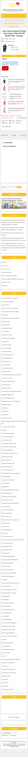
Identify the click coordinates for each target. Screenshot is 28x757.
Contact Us (5, 265)
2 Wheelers (5, 566)
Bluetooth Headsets (7, 381)
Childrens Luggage (7, 463)
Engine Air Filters (7, 569)
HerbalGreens (5, 676)
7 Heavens (5, 666)
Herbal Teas (5, 404)
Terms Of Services (6, 272)
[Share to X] (8, 126)
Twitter (20, 120)
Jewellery (4, 321)
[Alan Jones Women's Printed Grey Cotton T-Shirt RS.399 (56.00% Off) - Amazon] (4, 59)
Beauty (4, 305)
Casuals (4, 411)
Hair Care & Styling (7, 576)
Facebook (12, 120)
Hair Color (5, 652)
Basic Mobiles (5, 358)
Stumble (12, 122)
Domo (3, 430)
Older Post (23, 135)
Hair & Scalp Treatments (8, 453)
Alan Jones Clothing (9, 115)
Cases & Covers (6, 418)
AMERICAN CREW (6, 394)
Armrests (4, 616)
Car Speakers (5, 646)
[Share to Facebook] (10, 126)
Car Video (4, 483)
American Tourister (7, 480)
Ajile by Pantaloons (7, 689)
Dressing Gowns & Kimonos (9, 503)
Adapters (4, 486)
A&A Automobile (6, 354)
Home (14, 135)
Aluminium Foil (6, 500)
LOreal (3, 579)
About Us (4, 262)
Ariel (3, 639)
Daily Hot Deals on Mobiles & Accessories (13, 279)
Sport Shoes (5, 361)
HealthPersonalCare (7, 629)
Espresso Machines (7, 649)
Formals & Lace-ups (7, 426)
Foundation (5, 476)
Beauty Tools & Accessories (9, 520)
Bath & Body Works (7, 603)
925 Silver (4, 682)
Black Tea (4, 523)
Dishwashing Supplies (8, 496)
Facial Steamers (6, 493)
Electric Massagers (7, 609)
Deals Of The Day (9, 20)
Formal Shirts (5, 335)
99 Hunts (4, 686)
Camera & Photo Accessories (9, 583)
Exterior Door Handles (8, 573)
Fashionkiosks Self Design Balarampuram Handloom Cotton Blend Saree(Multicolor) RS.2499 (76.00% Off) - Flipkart (13, 222)
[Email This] (5, 126)
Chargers (4, 526)
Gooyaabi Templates (14, 746)
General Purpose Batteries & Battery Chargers (14, 421)
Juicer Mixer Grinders (8, 443)
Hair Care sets (6, 513)
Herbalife (4, 599)
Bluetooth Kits (6, 466)
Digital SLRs (5, 384)
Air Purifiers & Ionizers (8, 623)
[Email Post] (3, 126)
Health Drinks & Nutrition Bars (10, 374)
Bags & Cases (5, 460)
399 (5, 68)
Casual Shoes (5, 586)
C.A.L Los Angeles (6, 470)
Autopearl (4, 325)
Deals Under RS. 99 (18, 23)
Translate (13, 735)
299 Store (4, 679)
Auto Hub (4, 331)
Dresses (4, 341)
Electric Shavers (6, 543)
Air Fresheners (6, 368)
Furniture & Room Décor (8, 636)
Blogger (17, 717)
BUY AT (14, 56)
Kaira (3, 408)
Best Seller (4, 285)
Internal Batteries (7, 433)
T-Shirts (11, 117)
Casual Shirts (5, 328)
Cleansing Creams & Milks (9, 559)
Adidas (4, 533)
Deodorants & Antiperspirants (10, 391)
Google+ (5, 122)
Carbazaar (4, 553)
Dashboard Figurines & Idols (9, 401)
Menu (3, 15)
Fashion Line (5, 440)
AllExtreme (5, 388)
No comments (22, 117)
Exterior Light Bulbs (7, 633)
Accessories (5, 345)
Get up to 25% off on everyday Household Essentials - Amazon (12, 199)
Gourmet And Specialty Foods (10, 659)
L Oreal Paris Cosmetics (8, 672)
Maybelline (5, 371)
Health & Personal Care (8, 308)
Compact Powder (6, 510)
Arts (3, 656)
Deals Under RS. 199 (14, 26)
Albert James (5, 606)
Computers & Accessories (9, 311)
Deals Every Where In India (13, 10)
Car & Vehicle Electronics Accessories (12, 539)
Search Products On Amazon (9, 275)
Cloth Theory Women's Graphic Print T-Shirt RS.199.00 (16, 96)
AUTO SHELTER (6, 619)
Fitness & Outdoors (7, 338)
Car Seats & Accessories (8, 589)
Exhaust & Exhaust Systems (9, 490)
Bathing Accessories (7, 626)
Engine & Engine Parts (8, 593)
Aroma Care (5, 506)
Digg (19, 122)
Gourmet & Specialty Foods (9, 318)
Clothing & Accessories (8, 298)
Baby (3, 315)
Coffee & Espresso (6, 436)
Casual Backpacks (7, 398)
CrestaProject (9, 744)
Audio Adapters (6, 456)
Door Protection (6, 536)
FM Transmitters (6, 563)
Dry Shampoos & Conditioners (10, 473)
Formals (4, 414)
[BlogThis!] (6, 126)
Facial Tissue (5, 613)
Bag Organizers (6, 549)
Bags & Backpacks (7, 642)
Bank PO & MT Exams (7, 662)
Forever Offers (19, 20)
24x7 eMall (5, 596)
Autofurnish (5, 348)
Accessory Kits (6, 378)
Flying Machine (6, 546)
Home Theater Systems (8, 446)
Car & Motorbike (6, 301)
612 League (5, 364)
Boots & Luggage (6, 450)
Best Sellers (8, 23)
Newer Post (5, 135)
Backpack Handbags (7, 556)
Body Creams (5, 516)
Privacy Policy (6, 269)
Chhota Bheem (6, 529)
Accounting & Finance (8, 669)
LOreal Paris (5, 351)
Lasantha (23, 744)
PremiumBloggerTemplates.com (10, 745)
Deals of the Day (6, 282)
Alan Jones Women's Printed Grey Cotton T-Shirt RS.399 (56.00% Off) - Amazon (14, 33)
